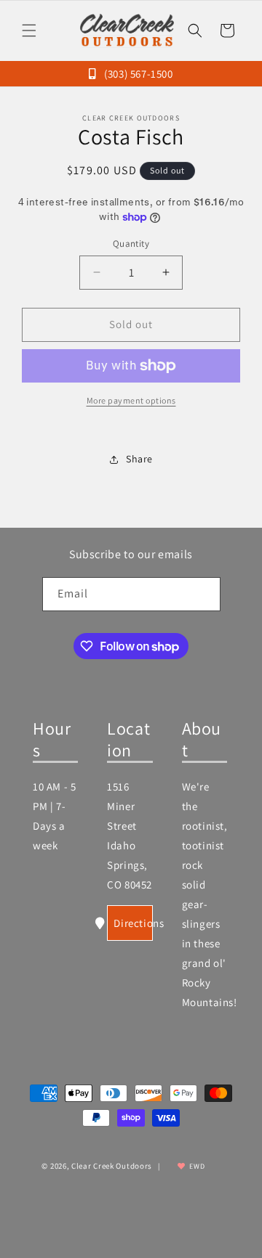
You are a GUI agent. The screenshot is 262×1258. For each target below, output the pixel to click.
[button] (29, 30)
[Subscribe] (204, 594)
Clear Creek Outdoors (111, 1166)
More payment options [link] (131, 400)
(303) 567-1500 (137, 74)
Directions (133, 923)
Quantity (131, 243)
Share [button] (139, 458)
